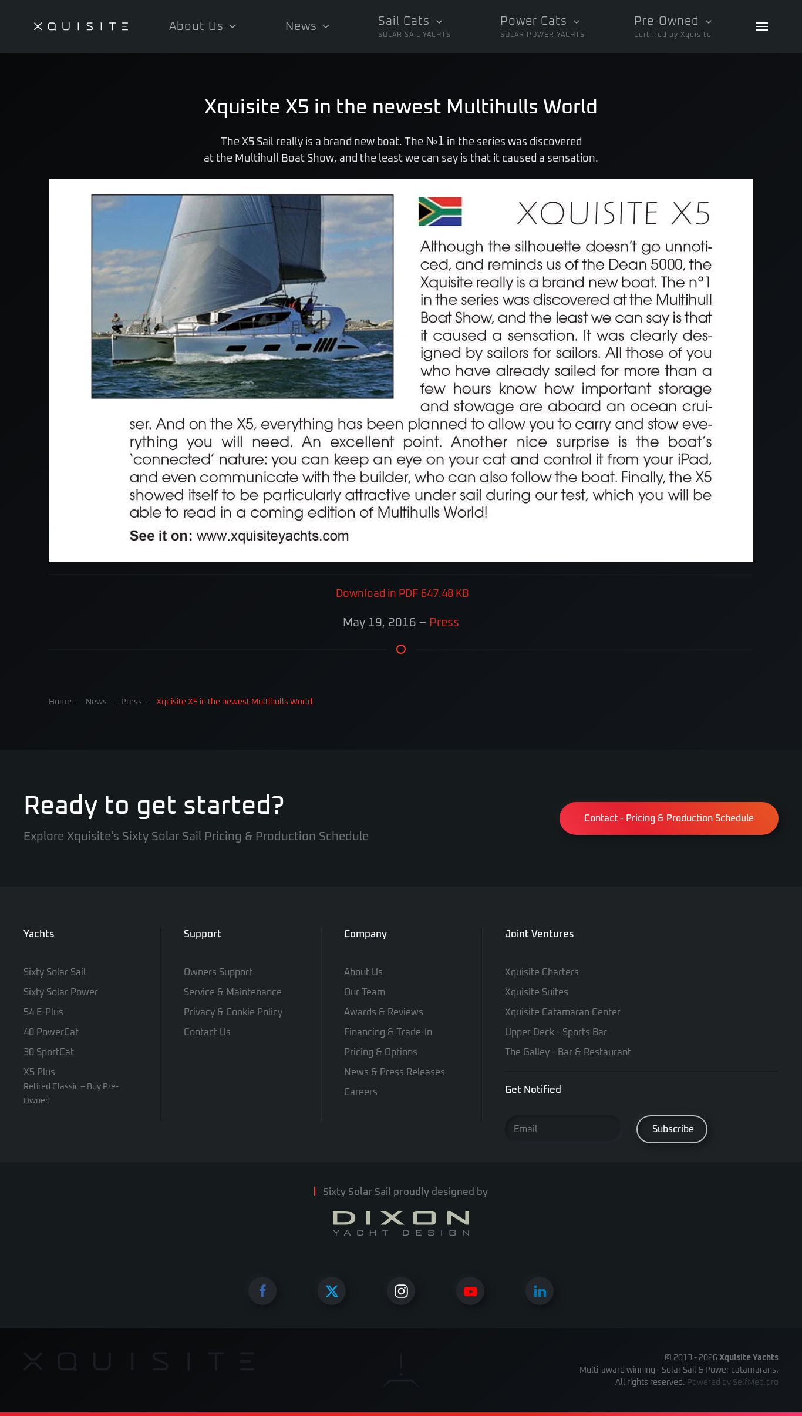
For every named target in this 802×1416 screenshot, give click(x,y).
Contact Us (207, 1032)
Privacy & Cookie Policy (233, 1012)
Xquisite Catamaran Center (563, 1012)
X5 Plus (71, 1086)
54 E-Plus (43, 1012)
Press (444, 623)
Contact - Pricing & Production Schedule (669, 818)
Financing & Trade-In (388, 1032)
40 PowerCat (51, 1032)
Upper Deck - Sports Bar (556, 1032)
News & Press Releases (394, 1072)
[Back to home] (81, 26)
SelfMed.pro (756, 1382)
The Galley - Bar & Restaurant (568, 1052)
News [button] (301, 26)
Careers (361, 1092)
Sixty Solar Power (60, 992)
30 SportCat (48, 1052)
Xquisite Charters (542, 972)
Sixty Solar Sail (54, 972)
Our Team (364, 992)
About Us (363, 972)
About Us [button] (196, 26)
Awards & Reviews (383, 1012)
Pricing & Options (380, 1052)
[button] (414, 26)
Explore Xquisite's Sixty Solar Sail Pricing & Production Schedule (196, 837)
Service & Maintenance (233, 992)
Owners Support (218, 972)
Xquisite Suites (536, 992)
